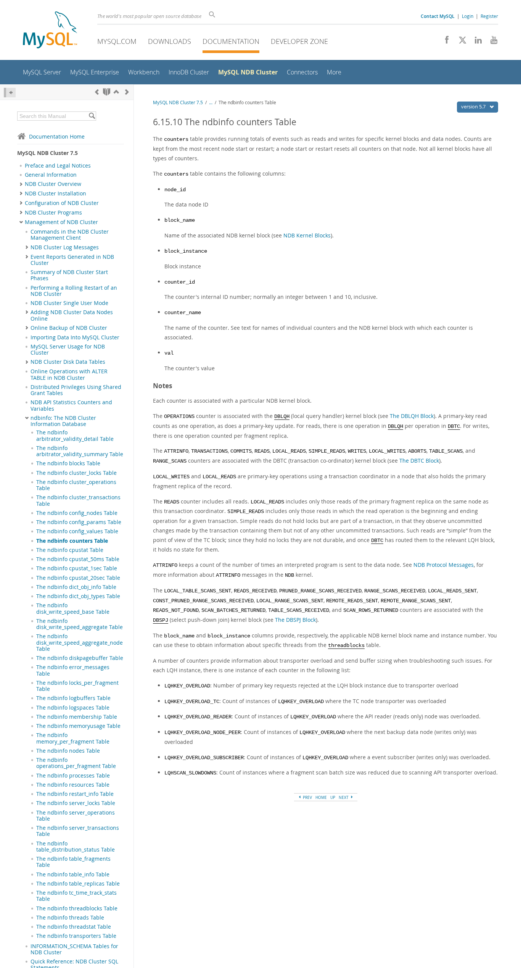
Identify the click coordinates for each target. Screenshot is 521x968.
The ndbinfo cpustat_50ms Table (77, 559)
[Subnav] (21, 184)
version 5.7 (474, 106)
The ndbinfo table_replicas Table (78, 883)
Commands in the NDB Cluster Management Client (70, 234)
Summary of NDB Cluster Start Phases (69, 275)
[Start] (106, 92)
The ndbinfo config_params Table (78, 522)
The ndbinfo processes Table (73, 775)
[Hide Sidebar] (10, 92)
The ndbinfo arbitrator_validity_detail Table (75, 435)
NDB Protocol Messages (443, 564)
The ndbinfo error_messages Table (72, 670)
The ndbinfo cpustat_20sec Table (78, 577)
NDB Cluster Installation (55, 193)
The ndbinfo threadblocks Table (76, 908)
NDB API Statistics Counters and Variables (71, 405)
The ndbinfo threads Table (70, 917)
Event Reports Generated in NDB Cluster (72, 259)
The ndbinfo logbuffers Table (73, 698)
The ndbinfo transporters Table (76, 936)
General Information (51, 174)
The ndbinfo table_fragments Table (73, 861)
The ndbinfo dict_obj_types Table (78, 596)
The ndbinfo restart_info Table (75, 794)
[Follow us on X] (460, 42)
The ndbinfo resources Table (72, 784)
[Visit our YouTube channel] (491, 42)
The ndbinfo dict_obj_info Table (76, 587)
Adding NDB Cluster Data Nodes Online (72, 315)
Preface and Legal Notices (58, 165)
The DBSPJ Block (295, 619)
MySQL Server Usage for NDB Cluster (68, 349)
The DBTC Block (419, 460)
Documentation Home (57, 136)
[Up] (116, 92)
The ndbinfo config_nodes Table (76, 513)
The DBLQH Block (412, 415)
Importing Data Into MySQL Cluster (75, 337)
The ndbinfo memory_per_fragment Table (72, 738)
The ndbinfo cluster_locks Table (76, 472)
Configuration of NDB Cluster (62, 203)
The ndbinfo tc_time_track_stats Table (76, 895)
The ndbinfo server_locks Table (75, 803)
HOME (321, 797)
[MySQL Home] (50, 31)
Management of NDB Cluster (61, 222)
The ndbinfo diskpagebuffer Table (79, 658)
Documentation (231, 41)
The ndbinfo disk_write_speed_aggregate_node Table (79, 642)
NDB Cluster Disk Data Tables (68, 361)
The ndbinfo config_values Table (77, 531)
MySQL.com (117, 41)
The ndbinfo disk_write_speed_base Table (72, 608)
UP (332, 797)
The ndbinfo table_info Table (72, 874)
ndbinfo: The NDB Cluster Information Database (63, 421)
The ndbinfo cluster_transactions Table (78, 500)
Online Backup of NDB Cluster (69, 327)
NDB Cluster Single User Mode (69, 303)
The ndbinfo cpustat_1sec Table (76, 568)
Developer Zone (299, 41)
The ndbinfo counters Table (72, 540)
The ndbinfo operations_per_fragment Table (76, 763)
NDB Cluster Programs (53, 212)
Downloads (169, 41)
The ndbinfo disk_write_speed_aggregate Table (79, 624)
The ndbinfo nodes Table (68, 750)
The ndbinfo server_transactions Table (77, 830)
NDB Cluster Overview (53, 184)
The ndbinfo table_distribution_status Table (75, 846)
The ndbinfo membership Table (76, 716)
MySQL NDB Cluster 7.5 (178, 102)
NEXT (344, 797)
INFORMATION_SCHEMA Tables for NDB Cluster (74, 949)
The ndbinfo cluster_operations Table (76, 485)
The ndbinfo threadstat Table (73, 926)
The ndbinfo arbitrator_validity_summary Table (79, 451)
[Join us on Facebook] (444, 42)
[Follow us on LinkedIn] (475, 42)
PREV (307, 797)
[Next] (127, 92)
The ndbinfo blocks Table (68, 463)
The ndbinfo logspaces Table (72, 707)
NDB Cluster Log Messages (65, 247)
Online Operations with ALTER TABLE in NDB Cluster (69, 374)
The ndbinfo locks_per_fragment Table (77, 685)
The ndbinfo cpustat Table (69, 550)
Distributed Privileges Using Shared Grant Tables (76, 390)
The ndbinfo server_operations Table (75, 815)
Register (489, 16)
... (210, 102)
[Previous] (96, 92)
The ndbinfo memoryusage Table (78, 726)
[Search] (92, 116)
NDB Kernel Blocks (307, 235)
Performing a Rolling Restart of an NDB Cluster (74, 290)
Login (467, 16)
